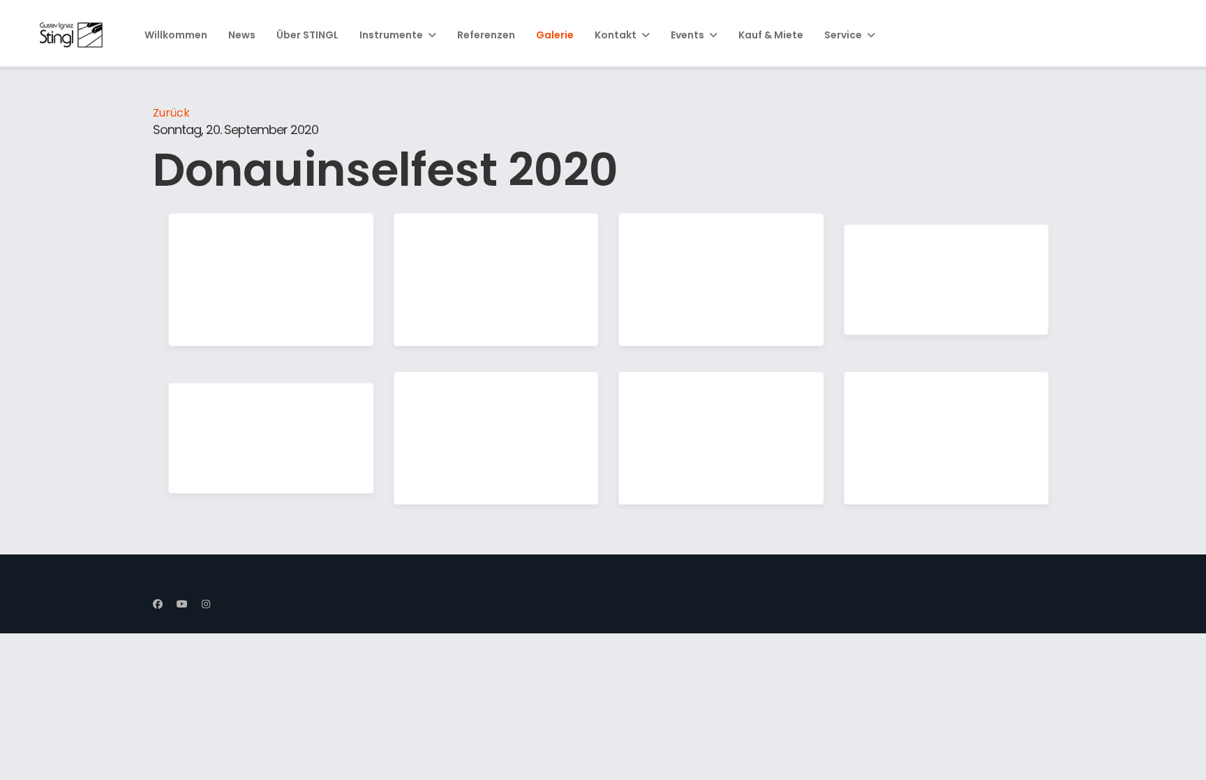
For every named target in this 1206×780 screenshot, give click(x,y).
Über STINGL (307, 35)
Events (687, 35)
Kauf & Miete (770, 35)
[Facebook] (158, 604)
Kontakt (615, 35)
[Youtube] (182, 604)
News (241, 35)
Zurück (171, 113)
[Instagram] (206, 604)
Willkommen (175, 35)
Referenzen (486, 35)
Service (843, 35)
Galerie (555, 35)
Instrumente (391, 35)
